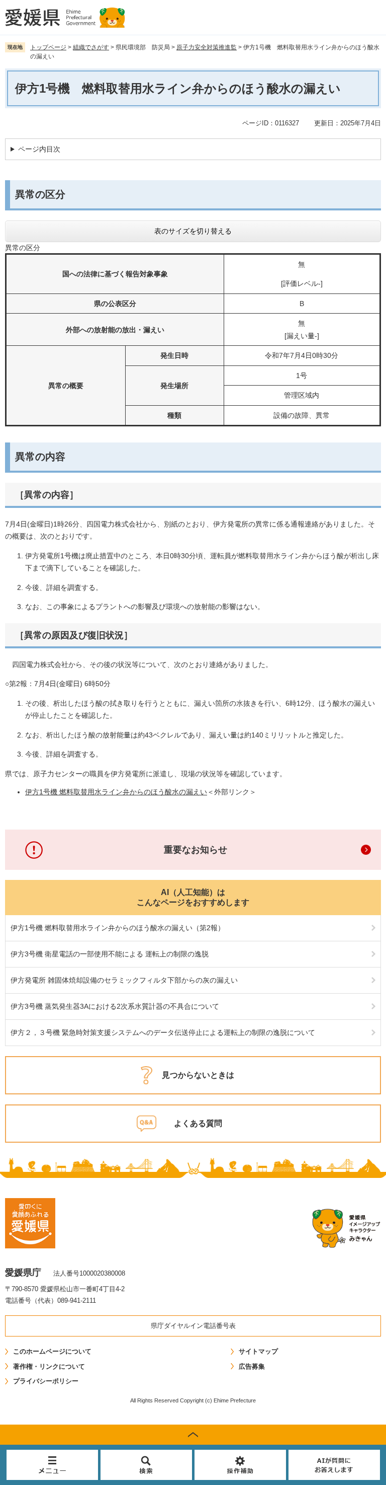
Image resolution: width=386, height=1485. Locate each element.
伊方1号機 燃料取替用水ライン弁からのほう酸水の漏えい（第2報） (118, 928)
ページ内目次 (39, 149)
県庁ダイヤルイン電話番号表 (193, 1325)
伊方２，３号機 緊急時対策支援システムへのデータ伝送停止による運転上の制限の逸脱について (163, 1032)
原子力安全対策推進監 (206, 47)
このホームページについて (52, 1351)
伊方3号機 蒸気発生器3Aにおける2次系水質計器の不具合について (115, 1006)
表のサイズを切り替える (193, 231)
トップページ (48, 47)
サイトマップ (258, 1351)
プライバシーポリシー (45, 1381)
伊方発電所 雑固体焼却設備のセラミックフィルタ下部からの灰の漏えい (124, 980)
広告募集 (252, 1366)
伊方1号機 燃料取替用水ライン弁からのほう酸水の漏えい (116, 792)
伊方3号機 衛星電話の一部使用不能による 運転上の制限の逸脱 (110, 954)
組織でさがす (91, 47)
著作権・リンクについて (49, 1366)
